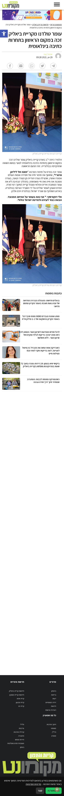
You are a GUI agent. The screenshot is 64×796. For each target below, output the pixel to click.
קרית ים (21, 706)
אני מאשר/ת (54, 790)
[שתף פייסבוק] (10, 66)
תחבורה (21, 736)
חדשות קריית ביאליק (40, 24)
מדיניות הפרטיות (33, 784)
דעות (54, 698)
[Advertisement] (31, 530)
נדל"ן (54, 732)
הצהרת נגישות (50, 710)
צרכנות (21, 728)
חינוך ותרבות (51, 724)
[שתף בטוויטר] (42, 66)
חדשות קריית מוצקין (16, 695)
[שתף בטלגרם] (53, 66)
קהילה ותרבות (19, 732)
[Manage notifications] (57, 789)
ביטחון (53, 691)
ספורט (53, 736)
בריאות (53, 695)
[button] (4, 33)
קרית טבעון (20, 702)
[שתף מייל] (21, 66)
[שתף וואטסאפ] (32, 66)
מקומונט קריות (56, 24)
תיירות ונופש (19, 739)
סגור (40, 790)
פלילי (22, 724)
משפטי (53, 728)
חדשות (53, 706)
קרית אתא (20, 698)
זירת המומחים (51, 702)
